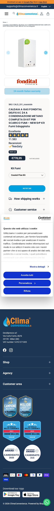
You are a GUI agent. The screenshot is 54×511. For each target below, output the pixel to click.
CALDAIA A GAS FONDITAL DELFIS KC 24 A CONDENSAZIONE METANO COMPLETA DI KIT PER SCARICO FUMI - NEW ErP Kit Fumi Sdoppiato (26, 25)
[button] (48, 14)
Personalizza (25, 283)
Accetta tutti (27, 275)
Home (4, 22)
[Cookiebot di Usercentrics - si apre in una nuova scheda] (38, 218)
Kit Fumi (16, 168)
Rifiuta (27, 291)
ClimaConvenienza (18, 503)
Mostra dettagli (37, 266)
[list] (27, 53)
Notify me (27, 188)
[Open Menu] (6, 13)
